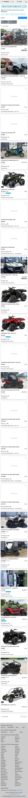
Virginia (17, 782)
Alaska (16, 746)
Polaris (16, 740)
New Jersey (4, 769)
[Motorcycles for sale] (11, 1)
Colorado (17, 749)
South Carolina (18, 777)
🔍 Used (22, 14)
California (3, 749)
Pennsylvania (4, 776)
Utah (16, 780)
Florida (2, 752)
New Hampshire (19, 768)
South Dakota (4, 779)
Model (7, 14)
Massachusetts (18, 762)
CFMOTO (3, 737)
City (3, 14)
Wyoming (17, 785)
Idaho (2, 755)
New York (3, 771)
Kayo (2, 740)
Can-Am (17, 737)
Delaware (17, 751)
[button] (3, 37)
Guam (2, 754)
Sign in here (20, 790)
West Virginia (18, 784)
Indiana (2, 757)
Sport (17, 727)
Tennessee (17, 779)
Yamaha (17, 741)
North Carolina (18, 771)
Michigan (3, 763)
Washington (4, 784)
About (23, 796)
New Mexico (18, 769)
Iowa (16, 757)
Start (25, 6)
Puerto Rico (18, 776)
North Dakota (4, 773)
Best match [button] (23, 26)
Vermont (3, 782)
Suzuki (2, 741)
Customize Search (22, 17)
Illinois (16, 755)
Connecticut (4, 751)
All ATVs (3, 727)
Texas (2, 780)
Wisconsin (3, 785)
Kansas (2, 759)
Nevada (3, 768)
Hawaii (16, 754)
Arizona (3, 748)
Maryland (3, 762)
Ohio (16, 773)
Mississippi (3, 765)
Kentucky (17, 759)
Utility (21, 732)
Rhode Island (4, 777)
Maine (16, 760)
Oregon (17, 774)
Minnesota (17, 763)
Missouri (17, 765)
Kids (23, 727)
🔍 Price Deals (14, 14)
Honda (2, 738)
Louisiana (3, 760)
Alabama (3, 746)
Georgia (17, 752)
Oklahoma (3, 774)
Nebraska (17, 766)
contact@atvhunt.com (14, 794)
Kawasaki (17, 738)
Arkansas (17, 748)
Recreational (11, 727)
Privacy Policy (17, 796)
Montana (3, 766)
